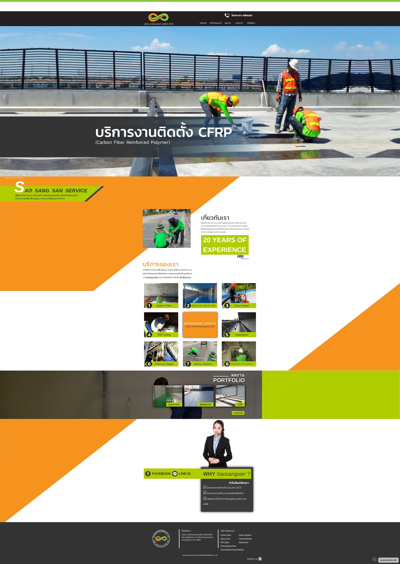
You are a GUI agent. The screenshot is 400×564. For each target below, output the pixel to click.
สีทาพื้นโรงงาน (185, 277)
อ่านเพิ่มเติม (238, 412)
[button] (243, 15)
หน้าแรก (203, 23)
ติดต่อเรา (251, 23)
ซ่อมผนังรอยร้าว (152, 277)
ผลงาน (228, 23)
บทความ (239, 23)
